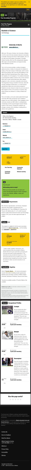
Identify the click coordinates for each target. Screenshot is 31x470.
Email (15, 38)
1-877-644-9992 (5, 442)
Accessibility (5, 452)
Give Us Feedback (6, 435)
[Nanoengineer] (7, 364)
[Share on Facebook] (7, 38)
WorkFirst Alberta (6, 438)
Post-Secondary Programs (8, 18)
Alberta (4, 10)
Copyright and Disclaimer (7, 464)
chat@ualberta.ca (7, 131)
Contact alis (4, 432)
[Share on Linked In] (11, 38)
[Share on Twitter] (3, 38)
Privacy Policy (5, 449)
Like (20, 10)
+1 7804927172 (6, 143)
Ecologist (16, 306)
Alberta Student (13, 228)
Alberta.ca (4, 446)
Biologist (16, 331)
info (4, 15)
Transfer (9, 271)
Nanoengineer (17, 358)
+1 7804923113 (6, 126)
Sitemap (4, 455)
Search (24, 10)
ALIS (9, 10)
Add (16, 10)
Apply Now (4, 149)
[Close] (29, 2)
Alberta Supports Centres (8, 441)
